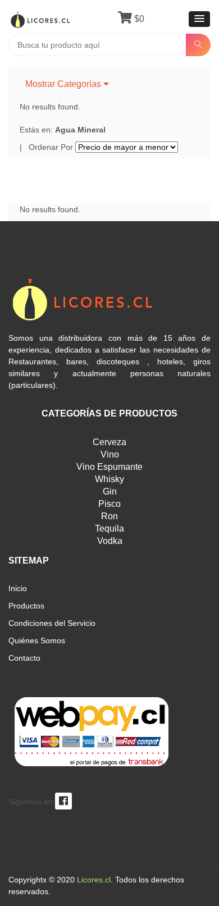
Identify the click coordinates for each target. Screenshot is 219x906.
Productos (26, 605)
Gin (110, 491)
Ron (109, 516)
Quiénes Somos (36, 640)
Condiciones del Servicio (51, 623)
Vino (110, 454)
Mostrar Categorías (64, 84)
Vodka (109, 541)
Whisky (109, 479)
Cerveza (109, 442)
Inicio (17, 588)
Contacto (24, 657)
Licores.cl (94, 879)
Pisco (109, 504)
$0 (138, 19)
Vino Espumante (109, 467)
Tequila (109, 528)
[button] (199, 19)
